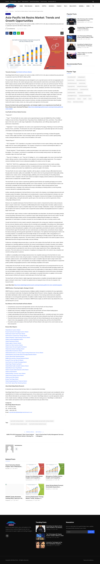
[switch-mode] (93, 1)
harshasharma (18, 445)
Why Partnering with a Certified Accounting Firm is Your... (85, 19)
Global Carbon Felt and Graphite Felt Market (16, 347)
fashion (79, 98)
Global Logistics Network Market (13, 343)
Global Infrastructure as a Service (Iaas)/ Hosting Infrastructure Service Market (24, 352)
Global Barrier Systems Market (12, 330)
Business (12, 11)
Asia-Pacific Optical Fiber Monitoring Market (16, 383)
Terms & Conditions (88, 560)
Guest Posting (44, 1)
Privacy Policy (13, 1)
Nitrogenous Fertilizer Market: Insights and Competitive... (54, 477)
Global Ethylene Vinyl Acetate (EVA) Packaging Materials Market (20, 354)
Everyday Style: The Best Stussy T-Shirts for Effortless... (85, 28)
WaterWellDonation (81, 80)
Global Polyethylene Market (12, 341)
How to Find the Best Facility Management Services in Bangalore (49, 435)
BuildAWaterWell (71, 92)
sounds (78, 55)
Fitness (69, 101)
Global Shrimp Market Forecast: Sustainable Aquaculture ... (54, 486)
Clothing (79, 47)
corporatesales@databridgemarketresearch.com (20, 412)
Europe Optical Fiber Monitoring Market (14, 356)
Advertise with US (52, 1)
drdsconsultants (80, 22)
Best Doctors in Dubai (78, 101)
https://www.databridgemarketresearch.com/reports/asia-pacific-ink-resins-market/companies (38, 285)
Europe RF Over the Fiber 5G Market (14, 360)
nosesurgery (49, 545)
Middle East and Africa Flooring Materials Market (17, 358)
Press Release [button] (28, 6)
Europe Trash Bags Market (11, 379)
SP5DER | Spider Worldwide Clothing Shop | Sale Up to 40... (14, 497)
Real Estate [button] (73, 6)
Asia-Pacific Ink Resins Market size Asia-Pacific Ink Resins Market (39, 421)
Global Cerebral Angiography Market (14, 339)
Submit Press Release (34, 1)
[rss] (7, 535)
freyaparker (7, 500)
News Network (25, 1)
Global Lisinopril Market (11, 371)
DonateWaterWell (71, 77)
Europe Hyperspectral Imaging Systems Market (16, 331)
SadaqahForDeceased (82, 86)
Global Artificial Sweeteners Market (13, 350)
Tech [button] (65, 6)
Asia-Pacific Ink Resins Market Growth (19, 424)
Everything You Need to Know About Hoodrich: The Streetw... (85, 45)
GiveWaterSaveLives (72, 83)
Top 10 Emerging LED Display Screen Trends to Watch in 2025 (85, 36)
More (87, 6)
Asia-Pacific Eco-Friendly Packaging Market (16, 362)
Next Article (39, 432)
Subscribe (91, 532)
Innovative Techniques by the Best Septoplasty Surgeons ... (54, 543)
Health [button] (37, 6)
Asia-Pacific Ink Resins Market (24, 72)
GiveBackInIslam (71, 98)
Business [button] (51, 6)
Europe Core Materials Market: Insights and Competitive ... (34, 477)
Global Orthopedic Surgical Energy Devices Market (17, 337)
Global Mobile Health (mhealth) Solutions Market (17, 366)
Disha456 (7, 468)
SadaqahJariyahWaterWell (84, 95)
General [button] (81, 6)
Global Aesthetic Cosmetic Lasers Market (15, 373)
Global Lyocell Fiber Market (12, 377)
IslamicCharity (82, 83)
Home (21, 6)
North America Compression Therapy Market (16, 335)
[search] (93, 6)
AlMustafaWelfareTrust (73, 89)
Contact (7, 1)
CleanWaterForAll (84, 89)
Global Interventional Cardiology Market (14, 348)
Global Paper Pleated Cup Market (13, 364)
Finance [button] (59, 6)
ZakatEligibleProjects (72, 95)
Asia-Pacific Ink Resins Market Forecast (37, 424)
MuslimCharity (71, 80)
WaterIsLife (80, 92)
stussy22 (79, 30)
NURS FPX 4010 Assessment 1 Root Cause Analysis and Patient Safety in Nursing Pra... (20, 435)
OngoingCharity (71, 86)
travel (90, 98)
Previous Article (30, 432)
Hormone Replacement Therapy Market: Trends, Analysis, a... (34, 497)
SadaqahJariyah (81, 77)
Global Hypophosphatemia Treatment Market (16, 381)
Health (84, 98)
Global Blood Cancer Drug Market (13, 367)
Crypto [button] (44, 6)
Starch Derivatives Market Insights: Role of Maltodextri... (13, 465)
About (19, 1)
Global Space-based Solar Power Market (15, 333)
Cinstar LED (79, 39)
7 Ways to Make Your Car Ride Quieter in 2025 (84, 53)
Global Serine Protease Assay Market (14, 375)
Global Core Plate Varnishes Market (14, 345)
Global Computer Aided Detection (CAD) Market (16, 369)
